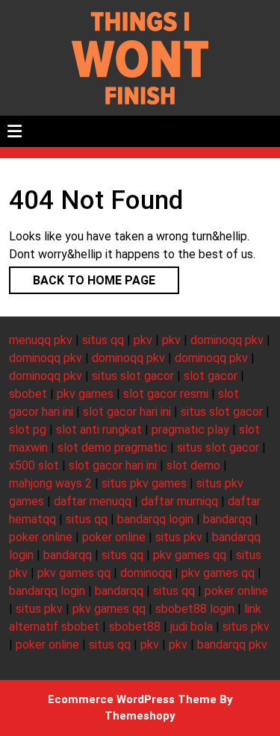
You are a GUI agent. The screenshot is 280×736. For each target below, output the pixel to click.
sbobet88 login (194, 609)
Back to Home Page (82, 276)
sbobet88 (135, 627)
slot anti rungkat (99, 429)
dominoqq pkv (227, 340)
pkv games (85, 394)
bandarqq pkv (232, 644)
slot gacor (210, 376)
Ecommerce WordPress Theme (132, 699)
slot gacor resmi (165, 394)
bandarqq (227, 519)
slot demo (193, 465)
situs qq (103, 340)
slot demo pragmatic (112, 447)
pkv (143, 340)
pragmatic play (190, 429)
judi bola (191, 627)
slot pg (27, 429)
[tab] (14, 131)
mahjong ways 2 (50, 483)
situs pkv (178, 537)
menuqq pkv (40, 340)
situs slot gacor (133, 376)
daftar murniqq (179, 501)
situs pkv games (144, 483)
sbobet (28, 394)
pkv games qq (189, 555)
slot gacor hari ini (127, 412)
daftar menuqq (92, 501)
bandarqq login (155, 519)
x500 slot (34, 465)
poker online (40, 537)
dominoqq (146, 573)
